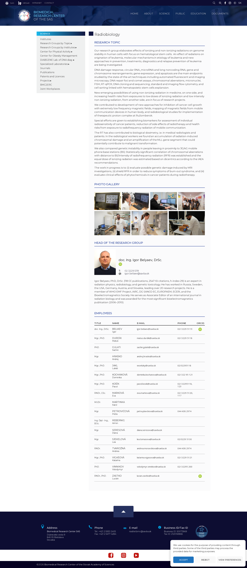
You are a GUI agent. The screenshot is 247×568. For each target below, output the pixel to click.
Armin (115, 423)
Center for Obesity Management (58, 55)
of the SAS (49, 15)
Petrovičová (121, 411)
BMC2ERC (46, 84)
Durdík (117, 338)
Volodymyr (117, 469)
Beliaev (117, 329)
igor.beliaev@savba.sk (137, 273)
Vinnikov (118, 466)
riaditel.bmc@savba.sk (140, 531)
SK (239, 3)
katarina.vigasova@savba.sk (150, 457)
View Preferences (230, 560)
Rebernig (118, 420)
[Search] (214, 3)
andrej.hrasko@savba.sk (149, 356)
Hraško (117, 356)
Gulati (116, 347)
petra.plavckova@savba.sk (150, 411)
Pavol (115, 386)
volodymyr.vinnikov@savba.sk (151, 466)
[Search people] (220, 3)
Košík (115, 383)
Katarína (116, 460)
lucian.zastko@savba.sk (148, 475)
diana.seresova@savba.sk (149, 430)
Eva (114, 395)
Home (134, 13)
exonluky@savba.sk (146, 365)
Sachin (115, 350)
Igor (114, 331)
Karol (114, 405)
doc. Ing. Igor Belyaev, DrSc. (140, 260)
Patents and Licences (52, 76)
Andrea (115, 451)
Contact (49, 3)
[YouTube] (235, 3)
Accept (183, 560)
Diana (115, 433)
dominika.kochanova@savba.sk (152, 374)
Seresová (118, 430)
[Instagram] (230, 3)
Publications (47, 72)
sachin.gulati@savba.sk (148, 347)
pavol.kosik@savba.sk (147, 383)
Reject (205, 560)
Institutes (45, 39)
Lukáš (115, 368)
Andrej (115, 359)
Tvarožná (118, 448)
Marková (118, 393)
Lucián (115, 478)
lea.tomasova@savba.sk (148, 439)
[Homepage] (24, 16)
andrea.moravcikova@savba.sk (152, 448)
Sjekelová (119, 439)
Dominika (117, 377)
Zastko (117, 475)
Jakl (115, 365)
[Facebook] (226, 3)
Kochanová (120, 374)
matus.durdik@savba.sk (148, 338)
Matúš (115, 341)
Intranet (37, 3)
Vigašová (118, 457)
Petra (115, 414)
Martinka (118, 402)
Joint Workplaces (50, 89)
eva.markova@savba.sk (148, 392)
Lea (114, 442)
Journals (45, 68)
